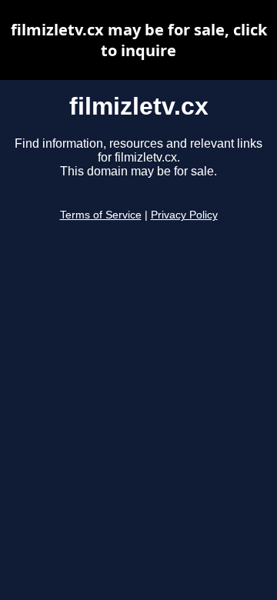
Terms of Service (101, 215)
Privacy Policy (184, 215)
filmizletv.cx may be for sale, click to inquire (139, 40)
